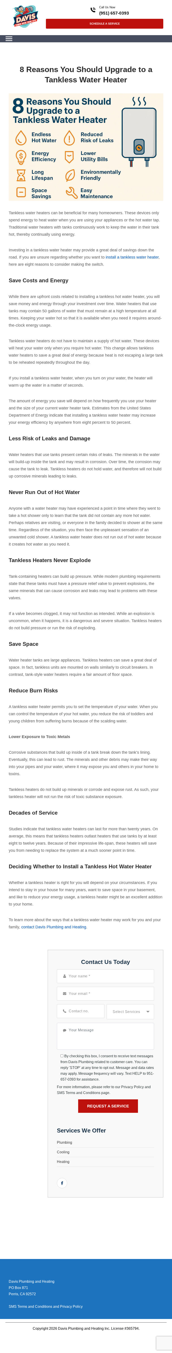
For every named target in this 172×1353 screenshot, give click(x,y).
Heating (63, 1162)
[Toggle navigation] (9, 38)
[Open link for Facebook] (62, 1183)
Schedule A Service (105, 23)
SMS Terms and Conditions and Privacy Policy (46, 1306)
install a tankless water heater (132, 257)
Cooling (63, 1152)
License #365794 (125, 1328)
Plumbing (64, 1142)
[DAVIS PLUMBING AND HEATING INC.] (25, 16)
